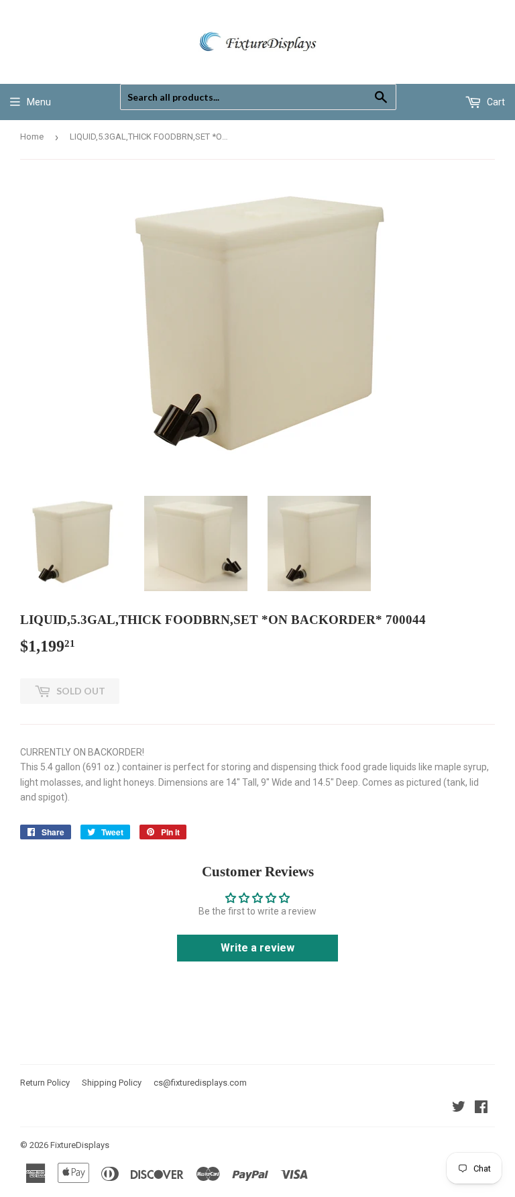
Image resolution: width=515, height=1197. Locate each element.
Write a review (257, 947)
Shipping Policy (111, 1083)
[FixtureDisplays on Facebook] (481, 1108)
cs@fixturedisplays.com (200, 1083)
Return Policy (45, 1083)
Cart (495, 102)
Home (32, 137)
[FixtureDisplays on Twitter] (458, 1108)
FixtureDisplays (79, 1145)
